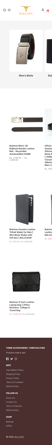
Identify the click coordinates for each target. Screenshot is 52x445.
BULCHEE (19, 437)
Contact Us (11, 402)
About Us (10, 398)
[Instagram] (15, 358)
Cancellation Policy (15, 370)
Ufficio (9, 426)
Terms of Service (14, 406)
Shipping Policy (13, 374)
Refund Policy (12, 386)
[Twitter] (11, 358)
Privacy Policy (12, 378)
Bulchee (9, 421)
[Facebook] (7, 358)
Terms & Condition (14, 382)
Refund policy (12, 410)
